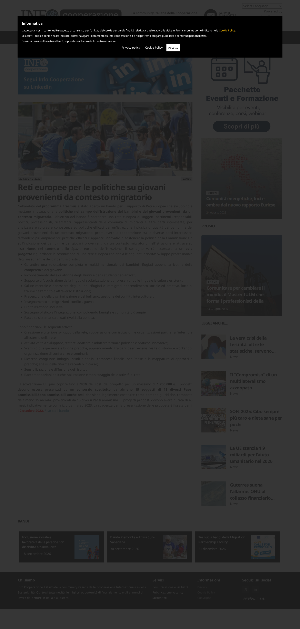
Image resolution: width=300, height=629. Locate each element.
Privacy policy (131, 47)
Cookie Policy (227, 30)
